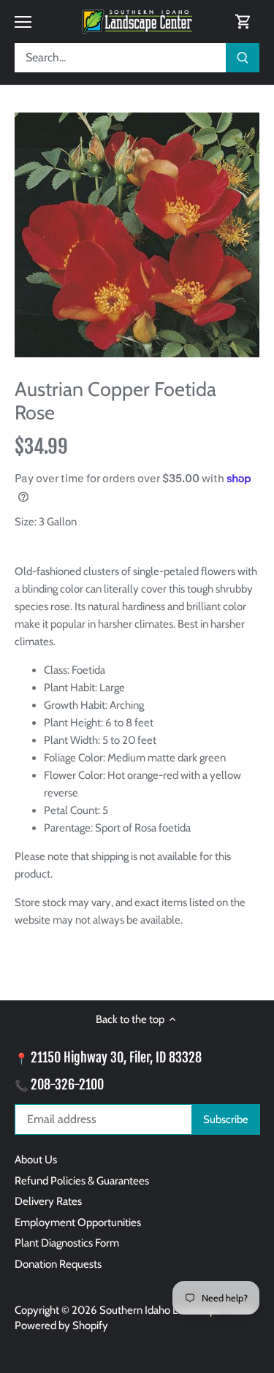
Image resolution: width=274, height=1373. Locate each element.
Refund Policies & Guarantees (82, 1180)
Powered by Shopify (61, 1325)
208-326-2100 (67, 1084)
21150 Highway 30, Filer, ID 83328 (116, 1057)
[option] (137, 235)
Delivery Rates (48, 1201)
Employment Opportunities (78, 1222)
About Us (36, 1159)
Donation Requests (58, 1264)
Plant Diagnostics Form (67, 1243)
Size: (26, 521)
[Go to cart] (243, 21)
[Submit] (242, 57)
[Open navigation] (23, 22)
